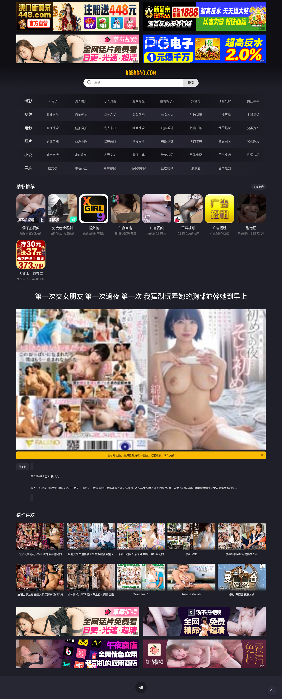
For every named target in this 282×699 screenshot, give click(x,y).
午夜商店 (81, 168)
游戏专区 (138, 101)
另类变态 (253, 128)
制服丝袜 (167, 128)
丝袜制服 (196, 114)
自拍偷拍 (81, 114)
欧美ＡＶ (110, 114)
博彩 (28, 101)
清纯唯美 (196, 141)
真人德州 (81, 101)
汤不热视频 (138, 168)
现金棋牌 (225, 101)
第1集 (22, 467)
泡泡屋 (195, 168)
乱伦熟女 (225, 128)
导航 (28, 168)
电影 (28, 127)
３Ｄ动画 (138, 114)
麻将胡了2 (167, 101)
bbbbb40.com (141, 73)
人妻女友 (110, 155)
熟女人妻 (167, 114)
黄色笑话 (225, 155)
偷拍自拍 (81, 128)
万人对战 (110, 101)
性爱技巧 (253, 155)
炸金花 (195, 101)
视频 (28, 114)
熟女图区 (225, 141)
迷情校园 (167, 155)
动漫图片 (138, 141)
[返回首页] (272, 690)
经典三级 (196, 128)
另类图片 (253, 141)
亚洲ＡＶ (52, 114)
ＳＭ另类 (253, 114)
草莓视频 (110, 168)
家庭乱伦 (81, 155)
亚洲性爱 (52, 128)
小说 (28, 154)
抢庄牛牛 (253, 101)
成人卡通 (110, 128)
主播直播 (225, 114)
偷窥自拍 (52, 141)
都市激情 (52, 155)
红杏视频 (167, 168)
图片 (28, 141)
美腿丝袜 (167, 141)
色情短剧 (225, 168)
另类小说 (196, 155)
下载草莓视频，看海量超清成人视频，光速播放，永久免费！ (141, 455)
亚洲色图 (81, 141)
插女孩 (52, 168)
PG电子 (52, 101)
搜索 (191, 83)
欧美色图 (110, 141)
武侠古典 (138, 155)
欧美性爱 (138, 128)
